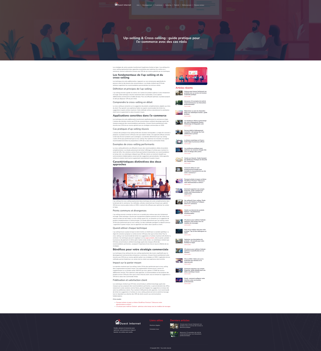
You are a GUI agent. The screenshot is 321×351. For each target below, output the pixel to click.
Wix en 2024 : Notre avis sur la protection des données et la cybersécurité (193, 260)
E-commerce (158, 5)
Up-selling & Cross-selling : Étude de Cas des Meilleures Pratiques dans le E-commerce (194, 202)
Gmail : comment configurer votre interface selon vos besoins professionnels (194, 280)
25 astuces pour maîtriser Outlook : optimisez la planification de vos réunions (195, 250)
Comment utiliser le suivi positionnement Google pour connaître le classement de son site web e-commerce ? (195, 170)
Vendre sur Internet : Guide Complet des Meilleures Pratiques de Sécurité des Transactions (195, 159)
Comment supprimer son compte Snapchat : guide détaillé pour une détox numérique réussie (194, 270)
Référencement (186, 5)
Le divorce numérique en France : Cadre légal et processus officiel (194, 141)
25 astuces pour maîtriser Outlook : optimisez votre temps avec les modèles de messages (143, 306)
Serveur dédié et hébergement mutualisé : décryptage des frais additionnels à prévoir (194, 132)
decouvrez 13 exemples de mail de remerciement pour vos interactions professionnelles (195, 102)
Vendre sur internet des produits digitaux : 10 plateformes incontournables (194, 211)
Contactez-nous (154, 329)
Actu (138, 5)
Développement (147, 5)
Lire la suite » (187, 96)
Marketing (168, 5)
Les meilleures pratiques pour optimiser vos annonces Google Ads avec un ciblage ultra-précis (195, 149)
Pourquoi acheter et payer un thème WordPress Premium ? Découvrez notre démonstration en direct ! (195, 180)
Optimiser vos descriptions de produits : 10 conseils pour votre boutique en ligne (194, 241)
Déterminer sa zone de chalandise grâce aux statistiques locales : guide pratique (195, 112)
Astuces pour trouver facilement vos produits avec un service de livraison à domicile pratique (195, 93)
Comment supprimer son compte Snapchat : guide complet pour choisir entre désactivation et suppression (194, 191)
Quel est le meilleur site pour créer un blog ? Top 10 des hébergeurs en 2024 (195, 231)
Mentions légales (155, 325)
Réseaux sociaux (199, 5)
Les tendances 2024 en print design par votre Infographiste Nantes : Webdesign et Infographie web (195, 122)
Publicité (176, 5)
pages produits (150, 238)
